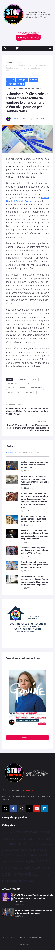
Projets (6, 868)
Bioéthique (44, 838)
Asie (12, 839)
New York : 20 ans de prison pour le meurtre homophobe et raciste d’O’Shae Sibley (34, 550)
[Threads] (29, 808)
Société (33, 80)
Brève (4, 844)
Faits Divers (37, 849)
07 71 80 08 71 (27, 790)
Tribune (42, 875)
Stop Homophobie (15, 84)
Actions (7, 832)
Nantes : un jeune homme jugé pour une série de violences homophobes (34, 465)
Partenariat (18, 862)
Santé (24, 868)
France (18, 63)
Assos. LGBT (26, 838)
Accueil (9, 63)
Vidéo (22, 880)
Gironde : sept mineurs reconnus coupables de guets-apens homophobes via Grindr (34, 565)
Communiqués (16, 844)
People (28, 861)
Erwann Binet (31, 384)
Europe (9, 849)
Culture (31, 844)
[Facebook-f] (13, 808)
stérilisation (30, 392)
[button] (50, 48)
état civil (11, 388)
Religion (14, 868)
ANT (35, 379)
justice (22, 388)
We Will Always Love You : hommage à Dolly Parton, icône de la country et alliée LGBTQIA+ (33, 898)
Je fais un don (27, 737)
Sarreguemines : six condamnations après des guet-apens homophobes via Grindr (34, 519)
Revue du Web (19, 118)
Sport (45, 868)
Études (31, 880)
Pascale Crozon (36, 388)
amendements (22, 379)
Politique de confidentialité (31, 938)
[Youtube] (36, 808)
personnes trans (14, 392)
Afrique (6, 838)
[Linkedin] (44, 808)
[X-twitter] (5, 808)
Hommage (19, 855)
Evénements (20, 849)
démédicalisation (14, 384)
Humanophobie (36, 855)
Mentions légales (9, 938)
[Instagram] (21, 808)
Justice (8, 861)
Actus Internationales (31, 832)
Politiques (22, 80)
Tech (37, 875)
